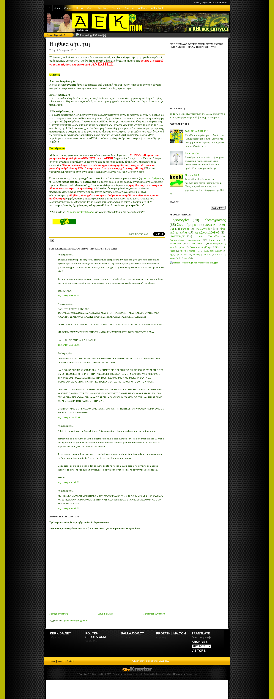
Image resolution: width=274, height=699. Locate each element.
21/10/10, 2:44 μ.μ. (69, 482)
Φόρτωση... (55, 637)
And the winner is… (190, 251)
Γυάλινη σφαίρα (195, 243)
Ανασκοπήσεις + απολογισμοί (185, 240)
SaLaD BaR (175, 243)
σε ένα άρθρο (151, 178)
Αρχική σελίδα (105, 614)
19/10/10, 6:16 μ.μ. (69, 345)
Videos (90, 8)
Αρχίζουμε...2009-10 (179, 255)
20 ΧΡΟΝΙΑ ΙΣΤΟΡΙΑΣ (196, 131)
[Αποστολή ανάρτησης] (51, 240)
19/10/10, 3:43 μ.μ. (69, 296)
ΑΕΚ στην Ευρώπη (213, 251)
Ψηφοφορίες (179, 220)
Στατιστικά (186, 258)
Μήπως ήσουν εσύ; (202, 255)
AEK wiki (142, 8)
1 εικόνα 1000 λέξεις (206, 236)
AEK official (157, 8)
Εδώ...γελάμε (204, 229)
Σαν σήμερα (186, 225)
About (57, 8)
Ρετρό (172, 251)
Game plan (215, 240)
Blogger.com (191, 674)
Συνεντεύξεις (177, 236)
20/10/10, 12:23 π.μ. (69, 417)
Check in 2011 (192, 175)
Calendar (129, 8)
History (79, 8)
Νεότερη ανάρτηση (58, 614)
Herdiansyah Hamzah (132, 674)
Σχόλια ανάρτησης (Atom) (75, 621)
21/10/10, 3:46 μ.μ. (69, 508)
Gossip (193, 247)
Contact (68, 8)
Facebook (103, 8)
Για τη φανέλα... (193, 153)
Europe (185, 229)
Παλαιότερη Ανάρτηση (154, 614)
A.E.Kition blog (94, 674)
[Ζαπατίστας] (64, 224)
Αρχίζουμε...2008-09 (207, 232)
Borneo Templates (164, 674)
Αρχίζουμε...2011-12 (211, 247)
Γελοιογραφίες (214, 220)
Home (52, 661)
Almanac (116, 8)
